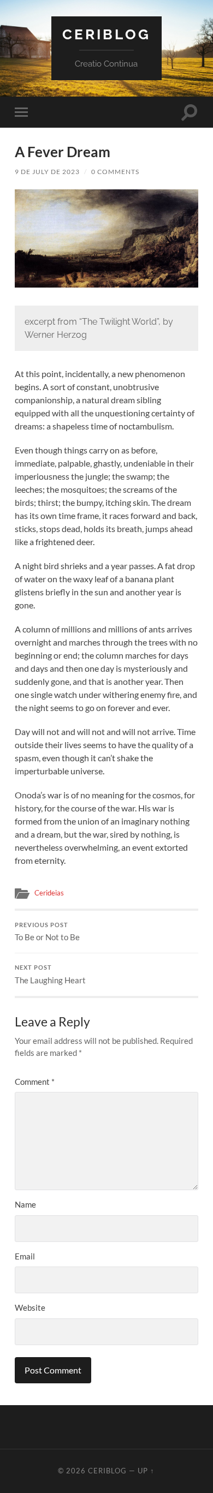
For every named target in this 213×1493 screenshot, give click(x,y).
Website (30, 1307)
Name (25, 1204)
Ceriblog (106, 34)
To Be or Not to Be (47, 932)
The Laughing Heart (50, 974)
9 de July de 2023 (47, 172)
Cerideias (49, 892)
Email (25, 1256)
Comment (35, 1081)
